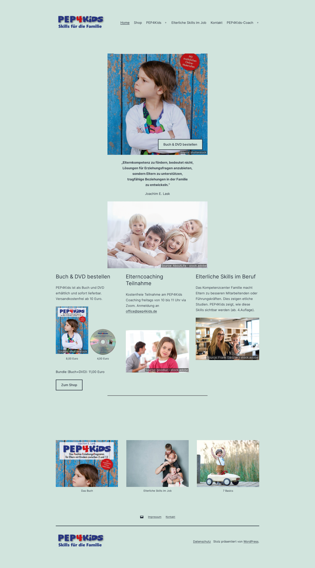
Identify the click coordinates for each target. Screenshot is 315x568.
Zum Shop (69, 385)
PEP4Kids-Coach (240, 23)
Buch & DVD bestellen (180, 144)
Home (125, 23)
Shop (138, 23)
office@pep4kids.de (141, 311)
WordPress (250, 541)
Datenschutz (202, 541)
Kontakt (216, 23)
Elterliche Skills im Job (188, 23)
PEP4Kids (153, 23)
